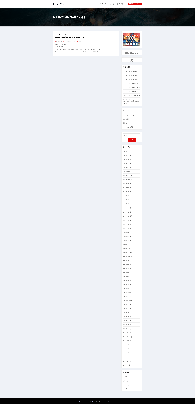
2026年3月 (126, 159)
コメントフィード (128, 385)
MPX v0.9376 (127, 79)
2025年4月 (126, 200)
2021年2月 (126, 361)
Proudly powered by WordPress (87, 402)
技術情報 (125, 119)
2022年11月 (126, 296)
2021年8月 (126, 341)
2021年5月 (126, 353)
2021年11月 (126, 333)
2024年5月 (126, 232)
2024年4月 (126, 236)
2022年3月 (126, 325)
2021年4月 (126, 357)
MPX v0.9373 (126, 92)
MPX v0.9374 (126, 88)
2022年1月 (126, 329)
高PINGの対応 (127, 127)
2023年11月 (126, 252)
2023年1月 (126, 288)
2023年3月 (126, 284)
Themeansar (111, 402)
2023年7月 (126, 268)
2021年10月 (126, 337)
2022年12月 (126, 292)
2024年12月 (126, 212)
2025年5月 (126, 196)
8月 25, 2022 (59, 41)
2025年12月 (126, 172)
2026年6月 (126, 151)
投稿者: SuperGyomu (70, 41)
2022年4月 (126, 321)
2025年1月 (126, 208)
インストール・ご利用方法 (98, 4)
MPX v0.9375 (126, 83)
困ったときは (111, 4)
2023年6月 (126, 272)
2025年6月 (126, 192)
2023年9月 (126, 260)
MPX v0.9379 (127, 71)
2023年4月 (126, 280)
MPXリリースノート (63, 34)
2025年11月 (126, 176)
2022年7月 (126, 313)
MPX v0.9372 (127, 96)
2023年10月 (126, 256)
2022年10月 (126, 300)
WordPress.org (127, 389)
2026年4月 (126, 155)
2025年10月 (126, 180)
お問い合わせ (121, 4)
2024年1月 (126, 244)
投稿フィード (126, 381)
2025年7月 (126, 188)
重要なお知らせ (127, 123)
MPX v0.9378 (127, 75)
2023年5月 (126, 276)
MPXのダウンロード (134, 4)
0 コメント (82, 41)
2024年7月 (126, 224)
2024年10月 (126, 216)
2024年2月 (126, 240)
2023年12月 (126, 248)
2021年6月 (126, 349)
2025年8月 (126, 184)
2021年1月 (126, 365)
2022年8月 (126, 308)
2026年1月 (126, 168)
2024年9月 (126, 220)
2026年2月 (126, 164)
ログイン (125, 377)
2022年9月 (126, 304)
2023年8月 (126, 264)
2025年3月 (126, 204)
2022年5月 (126, 317)
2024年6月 (126, 228)
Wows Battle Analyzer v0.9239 (69, 37)
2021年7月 (126, 345)
